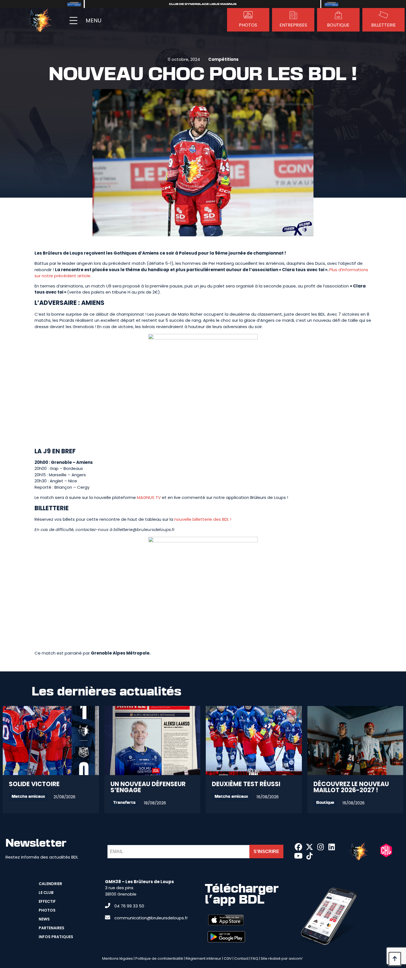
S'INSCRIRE (266, 851)
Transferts (124, 803)
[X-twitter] (309, 847)
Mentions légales (117, 958)
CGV (228, 958)
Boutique (325, 803)
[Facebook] (298, 847)
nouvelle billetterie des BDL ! (202, 519)
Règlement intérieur (203, 958)
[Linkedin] (331, 847)
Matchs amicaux (28, 797)
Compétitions (223, 59)
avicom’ (296, 958)
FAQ (254, 958)
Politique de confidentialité (159, 958)
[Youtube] (298, 856)
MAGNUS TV (149, 497)
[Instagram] (320, 847)
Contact (241, 958)
